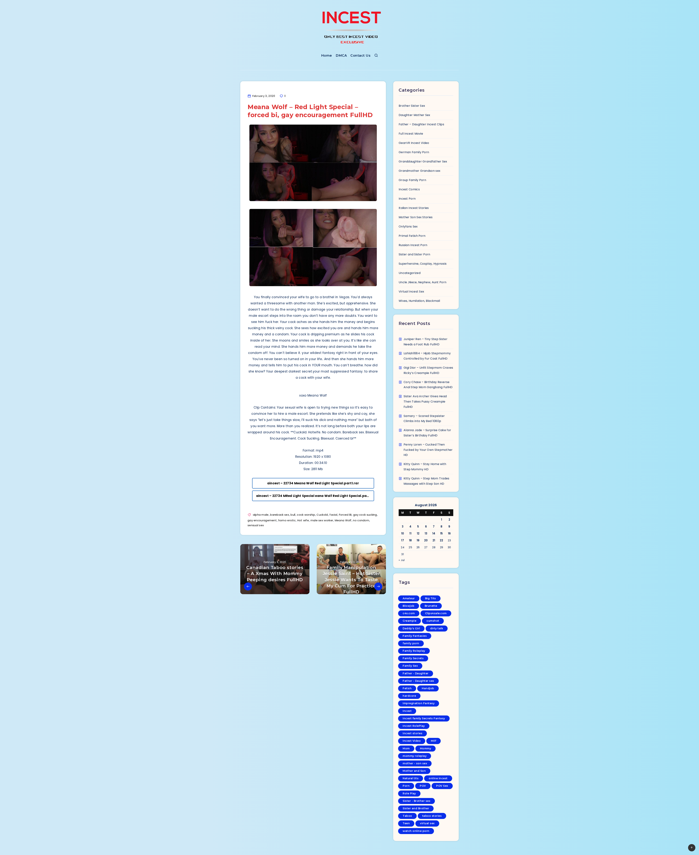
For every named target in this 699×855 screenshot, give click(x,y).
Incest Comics (409, 189)
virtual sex (427, 823)
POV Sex (442, 785)
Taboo (407, 815)
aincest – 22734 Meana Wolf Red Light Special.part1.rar (313, 483)
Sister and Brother (416, 808)
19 (418, 540)
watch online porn (416, 831)
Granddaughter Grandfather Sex (423, 161)
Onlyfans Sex (408, 226)
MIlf (433, 740)
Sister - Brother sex (416, 801)
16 (449, 533)
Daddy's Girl (411, 628)
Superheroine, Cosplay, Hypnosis (423, 264)
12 (418, 533)
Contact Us (360, 56)
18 (410, 540)
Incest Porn (407, 199)
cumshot (432, 620)
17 (402, 540)
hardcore (409, 695)
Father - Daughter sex (418, 681)
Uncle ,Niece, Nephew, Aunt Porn (422, 282)
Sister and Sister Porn (414, 254)
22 (441, 540)
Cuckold (322, 515)
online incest (438, 778)
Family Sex (410, 665)
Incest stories (412, 733)
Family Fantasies (415, 636)
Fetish (407, 688)
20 (426, 540)
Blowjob (408, 605)
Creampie (409, 620)
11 (410, 533)
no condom (361, 520)
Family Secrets (413, 658)
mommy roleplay (414, 756)
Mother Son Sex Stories (416, 217)
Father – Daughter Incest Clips (421, 124)
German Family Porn (414, 152)
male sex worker (322, 520)
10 (402, 533)
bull (293, 515)
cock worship (306, 515)
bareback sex (279, 515)
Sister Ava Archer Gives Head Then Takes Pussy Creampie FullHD (425, 401)
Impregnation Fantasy (419, 703)
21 (434, 540)
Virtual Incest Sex (411, 291)
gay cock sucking (365, 515)
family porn (411, 643)
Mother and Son (414, 770)
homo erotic (287, 520)
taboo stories (432, 815)
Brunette (431, 605)
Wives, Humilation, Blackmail (419, 301)
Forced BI (345, 515)
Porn (406, 785)
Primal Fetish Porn (412, 236)
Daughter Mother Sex (414, 115)
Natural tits (410, 778)
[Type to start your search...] (376, 56)
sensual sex (256, 525)
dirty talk (436, 628)
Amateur (409, 598)
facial (333, 515)
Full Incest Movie (411, 134)
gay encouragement (262, 520)
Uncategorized (409, 273)
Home (326, 56)
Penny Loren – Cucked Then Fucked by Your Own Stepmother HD (428, 449)
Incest (407, 711)
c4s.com (409, 613)
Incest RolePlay (414, 725)
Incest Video (412, 740)
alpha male (261, 515)
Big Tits (430, 598)
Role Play (409, 793)
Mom (406, 748)
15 (441, 533)
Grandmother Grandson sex (419, 171)
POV (423, 785)
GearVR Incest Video (414, 143)
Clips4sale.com (436, 613)
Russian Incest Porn (413, 245)
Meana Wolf (343, 520)
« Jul (402, 560)
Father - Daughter (416, 673)
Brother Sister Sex (412, 106)
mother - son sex (415, 763)
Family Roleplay (414, 650)
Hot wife (303, 520)
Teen (406, 823)
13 (426, 533)
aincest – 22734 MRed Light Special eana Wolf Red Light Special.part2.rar (315, 496)
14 (433, 533)
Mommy (425, 748)
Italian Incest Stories (414, 208)
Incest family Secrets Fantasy (424, 718)
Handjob (428, 688)
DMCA (341, 56)
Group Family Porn (412, 180)
